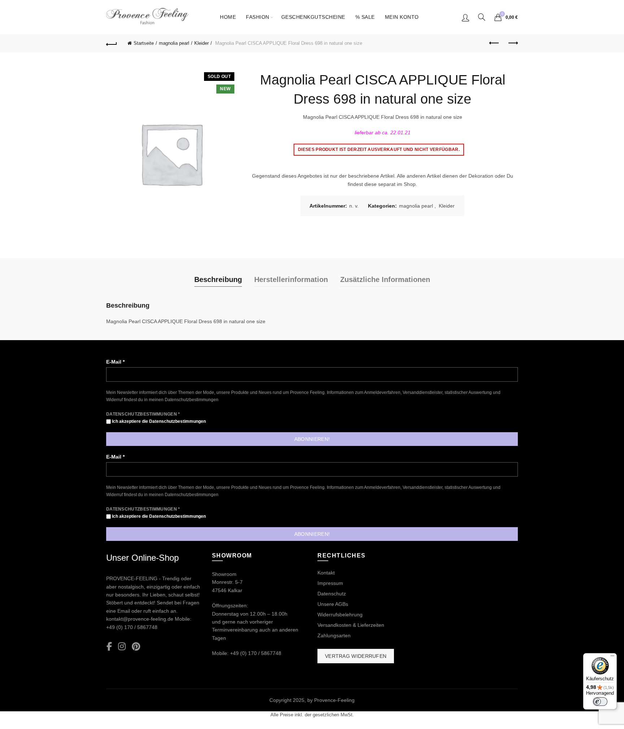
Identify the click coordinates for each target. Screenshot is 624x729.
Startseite (144, 43)
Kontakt (326, 573)
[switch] (600, 701)
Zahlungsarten (334, 635)
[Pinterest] (135, 647)
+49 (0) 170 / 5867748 (131, 627)
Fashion (257, 17)
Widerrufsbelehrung (340, 614)
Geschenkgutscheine (313, 17)
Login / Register (465, 17)
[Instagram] (122, 647)
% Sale (365, 17)
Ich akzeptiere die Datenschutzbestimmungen (158, 421)
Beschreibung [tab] (218, 279)
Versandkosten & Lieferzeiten (350, 625)
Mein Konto (402, 17)
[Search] (482, 17)
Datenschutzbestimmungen (191, 399)
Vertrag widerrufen (355, 656)
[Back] (112, 43)
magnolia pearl (174, 43)
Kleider (201, 43)
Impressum (330, 583)
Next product (512, 43)
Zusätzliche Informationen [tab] (385, 279)
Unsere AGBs (332, 604)
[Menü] (612, 657)
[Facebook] (109, 647)
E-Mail (115, 362)
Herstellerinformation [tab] (291, 279)
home (228, 17)
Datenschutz (331, 593)
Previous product (494, 43)
